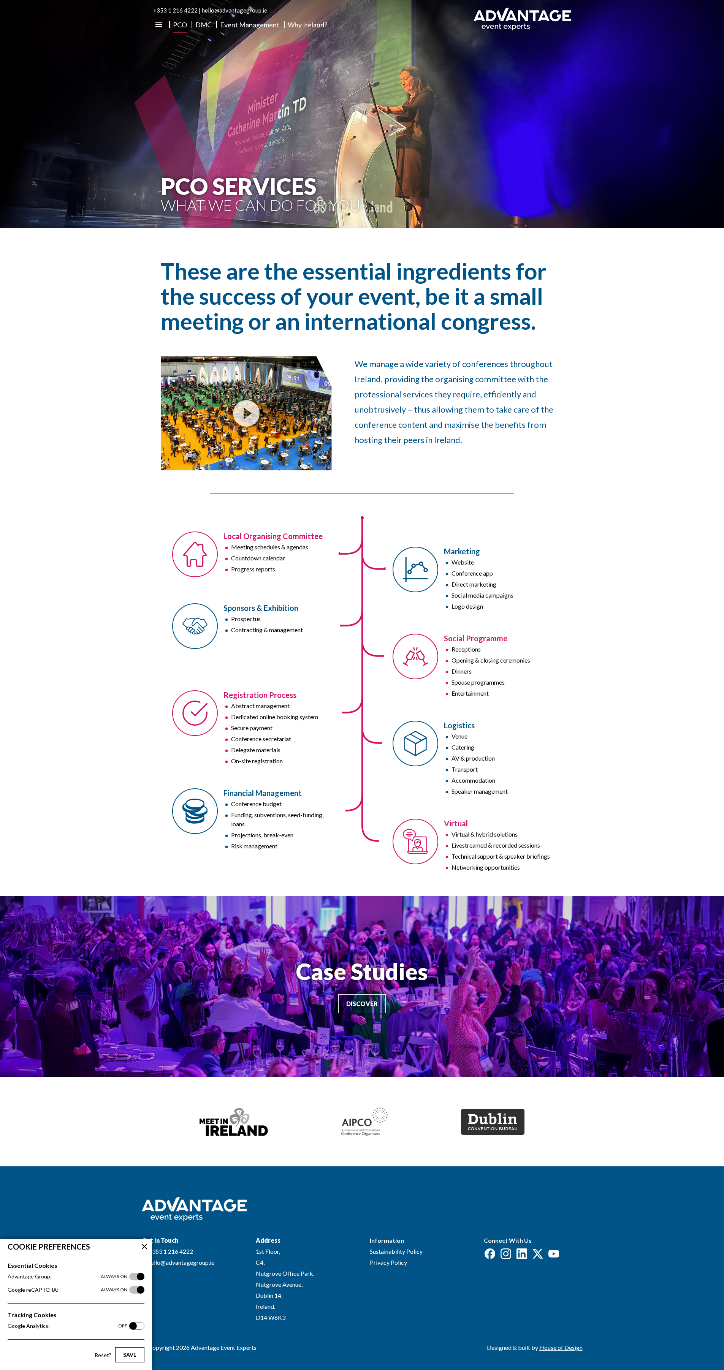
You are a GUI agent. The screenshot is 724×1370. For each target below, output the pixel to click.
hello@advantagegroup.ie (234, 10)
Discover (362, 1003)
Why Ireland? (307, 25)
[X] (538, 1254)
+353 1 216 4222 (175, 10)
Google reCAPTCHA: (67, 1289)
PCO (180, 25)
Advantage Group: (67, 1276)
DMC (203, 25)
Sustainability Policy (396, 1251)
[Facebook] (490, 1254)
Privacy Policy (388, 1262)
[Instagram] (506, 1254)
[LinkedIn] (522, 1254)
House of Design (561, 1347)
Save (129, 1354)
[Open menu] (159, 24)
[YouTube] (554, 1254)
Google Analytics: (67, 1326)
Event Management (249, 25)
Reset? (103, 1355)
